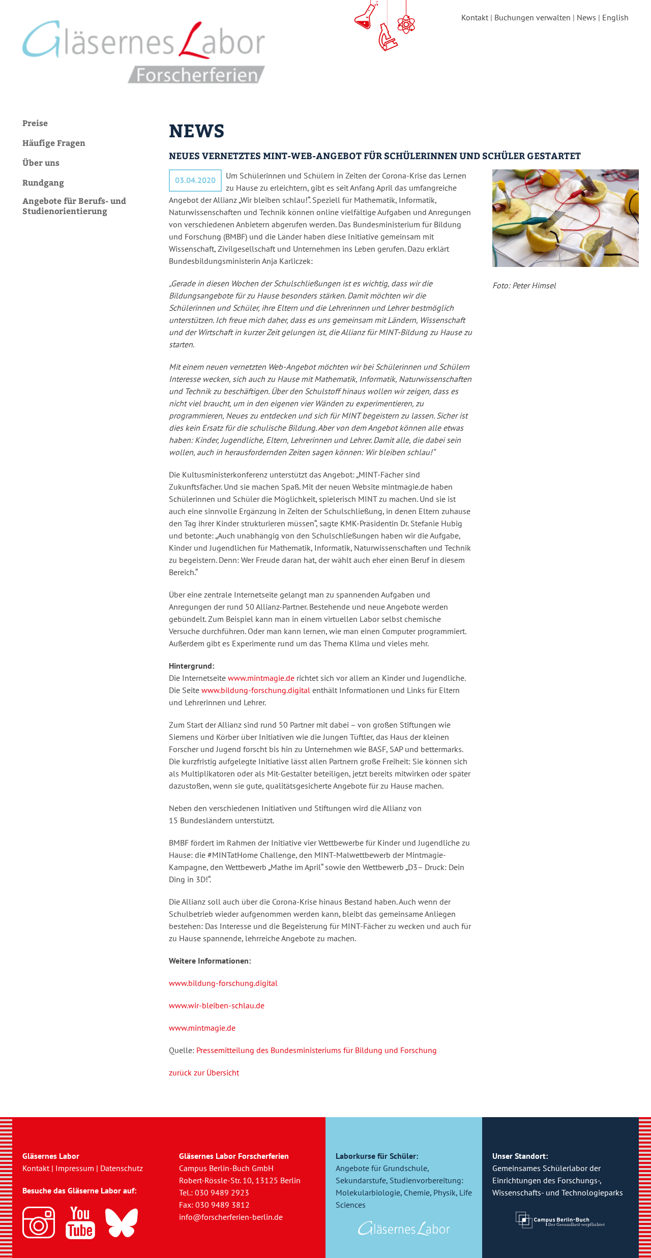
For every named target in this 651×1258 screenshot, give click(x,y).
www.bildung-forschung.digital (255, 690)
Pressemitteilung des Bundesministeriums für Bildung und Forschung (316, 1050)
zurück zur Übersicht (204, 1072)
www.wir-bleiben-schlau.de (216, 1005)
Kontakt (474, 17)
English (615, 17)
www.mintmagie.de (261, 678)
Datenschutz (121, 1168)
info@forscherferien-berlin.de (231, 1217)
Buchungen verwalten (532, 17)
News (586, 17)
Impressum (74, 1168)
